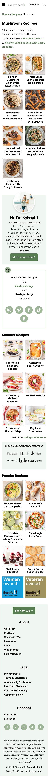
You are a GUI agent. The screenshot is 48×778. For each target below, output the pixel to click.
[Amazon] (24, 318)
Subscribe (10, 718)
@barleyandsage (24, 286)
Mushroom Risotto (33, 38)
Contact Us (10, 714)
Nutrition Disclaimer (16, 686)
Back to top (24, 610)
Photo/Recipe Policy (15, 690)
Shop (7, 645)
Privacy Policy (12, 673)
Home (5, 14)
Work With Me (12, 637)
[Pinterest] (19, 310)
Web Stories (11, 649)
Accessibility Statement (18, 682)
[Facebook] (29, 310)
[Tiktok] (39, 310)
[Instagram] (9, 310)
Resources (10, 641)
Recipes (15, 14)
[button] (34, 5)
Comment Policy (13, 694)
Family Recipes (12, 654)
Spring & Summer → (34, 437)
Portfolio (9, 633)
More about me (22, 257)
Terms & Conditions (15, 677)
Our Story (9, 628)
